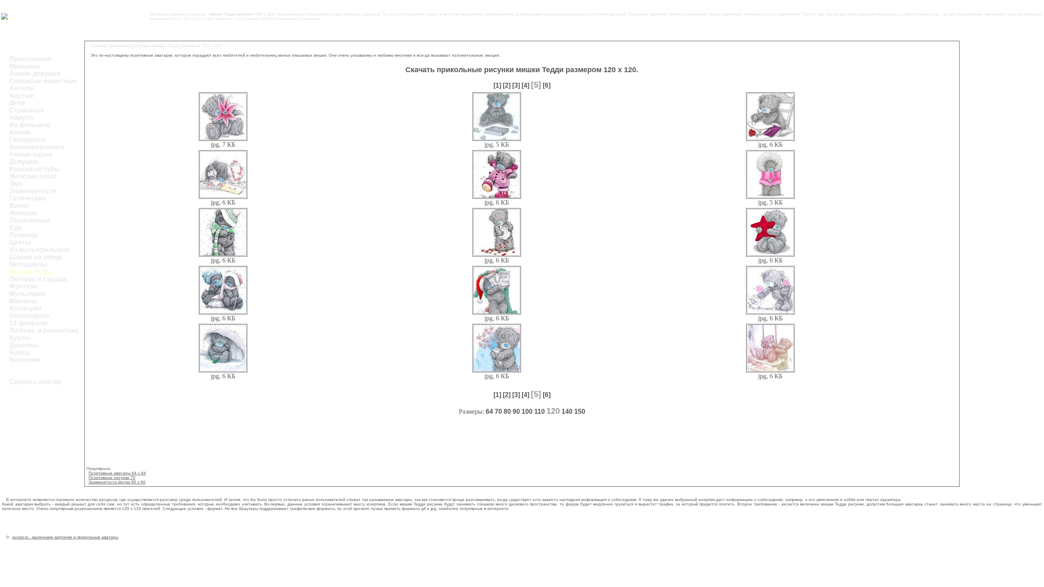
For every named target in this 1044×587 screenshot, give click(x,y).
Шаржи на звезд (35, 257)
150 (579, 411)
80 (507, 411)
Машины (23, 301)
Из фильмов (29, 124)
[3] (516, 85)
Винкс (19, 205)
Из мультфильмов (39, 249)
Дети (17, 102)
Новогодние (29, 315)
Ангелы (22, 88)
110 (539, 411)
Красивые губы (34, 169)
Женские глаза (33, 176)
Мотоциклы (28, 264)
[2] (507, 85)
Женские (23, 213)
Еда (15, 227)
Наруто (21, 117)
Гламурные (27, 139)
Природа (23, 235)
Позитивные (30, 220)
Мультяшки (27, 293)
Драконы (24, 345)
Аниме (20, 132)
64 (489, 411)
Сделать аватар (35, 381)
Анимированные (37, 146)
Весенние (25, 359)
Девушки (23, 161)
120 (553, 410)
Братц (19, 352)
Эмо (16, 183)
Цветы (20, 242)
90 (516, 411)
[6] (547, 85)
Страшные (26, 110)
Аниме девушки (35, 73)
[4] (525, 85)
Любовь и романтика (43, 330)
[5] (536, 84)
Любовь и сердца (37, 279)
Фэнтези (23, 286)
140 (567, 411)
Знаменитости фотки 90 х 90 (117, 482)
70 (498, 411)
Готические (27, 198)
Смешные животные (43, 80)
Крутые (21, 95)
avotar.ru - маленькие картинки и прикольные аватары (65, 537)
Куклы (19, 337)
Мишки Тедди (31, 271)
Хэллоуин (25, 308)
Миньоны (25, 66)
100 (527, 411)
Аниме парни (31, 154)
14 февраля (28, 323)
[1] (497, 85)
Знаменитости (32, 191)
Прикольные (30, 58)
